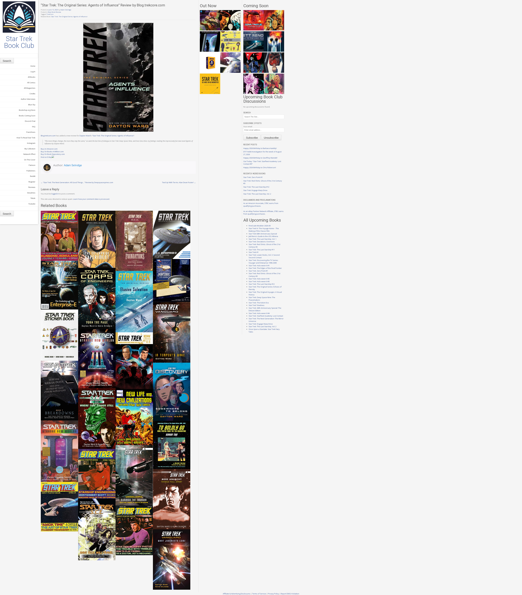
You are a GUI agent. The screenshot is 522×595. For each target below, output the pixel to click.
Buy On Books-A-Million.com (52, 151)
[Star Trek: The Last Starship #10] (230, 30)
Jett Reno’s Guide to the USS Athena (263, 236)
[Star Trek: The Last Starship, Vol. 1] (274, 51)
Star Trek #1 (254, 252)
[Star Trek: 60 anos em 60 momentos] (210, 93)
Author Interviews (28, 99)
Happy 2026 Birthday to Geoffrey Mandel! (260, 158)
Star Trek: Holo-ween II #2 (259, 279)
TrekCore (49, 14)
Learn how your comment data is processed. (91, 199)
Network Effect (29, 154)
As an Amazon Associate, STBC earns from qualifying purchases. (260, 204)
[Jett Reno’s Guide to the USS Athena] (253, 51)
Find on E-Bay (46, 157)
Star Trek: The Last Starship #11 (262, 249)
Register (32, 182)
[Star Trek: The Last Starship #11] (253, 93)
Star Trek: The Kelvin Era (259, 302)
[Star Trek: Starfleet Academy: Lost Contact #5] (210, 30)
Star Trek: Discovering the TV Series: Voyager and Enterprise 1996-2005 (263, 261)
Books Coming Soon (27, 115)
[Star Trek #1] (274, 93)
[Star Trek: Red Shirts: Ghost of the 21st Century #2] (274, 72)
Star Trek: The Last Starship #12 (256, 187)
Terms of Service (259, 593)
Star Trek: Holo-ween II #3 (259, 281)
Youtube (31, 204)
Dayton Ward (85, 135)
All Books (31, 77)
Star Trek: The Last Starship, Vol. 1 (262, 239)
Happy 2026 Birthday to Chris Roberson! (259, 167)
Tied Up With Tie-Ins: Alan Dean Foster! (179, 182)
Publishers (31, 170)
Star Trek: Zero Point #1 (253, 177)
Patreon (32, 165)
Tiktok (32, 198)
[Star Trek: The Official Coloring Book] (230, 72)
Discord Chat (30, 121)
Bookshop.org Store (27, 110)
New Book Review (54, 12)
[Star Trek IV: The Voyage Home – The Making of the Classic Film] (253, 30)
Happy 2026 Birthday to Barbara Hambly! (260, 148)
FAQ (33, 126)
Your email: (247, 126)
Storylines (31, 193)
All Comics (31, 82)
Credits (32, 93)
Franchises (30, 132)
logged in (55, 193)
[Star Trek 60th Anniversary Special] (274, 30)
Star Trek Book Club (19, 42)
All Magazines (29, 88)
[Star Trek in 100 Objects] (230, 51)
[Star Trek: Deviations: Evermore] (253, 72)
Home (32, 66)
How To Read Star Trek (26, 137)
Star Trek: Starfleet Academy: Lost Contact (266, 316)
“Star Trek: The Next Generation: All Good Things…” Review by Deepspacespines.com (77, 182)
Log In (33, 71)
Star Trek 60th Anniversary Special (263, 233)
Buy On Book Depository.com (53, 154)
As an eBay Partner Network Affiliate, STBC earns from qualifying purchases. (263, 212)
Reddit (32, 176)
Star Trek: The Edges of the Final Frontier (265, 268)
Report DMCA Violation (290, 593)
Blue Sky (31, 104)
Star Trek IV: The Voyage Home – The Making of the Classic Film (264, 229)
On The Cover (29, 159)
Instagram (31, 143)
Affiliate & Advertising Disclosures (236, 593)
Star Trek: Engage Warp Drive (255, 190)
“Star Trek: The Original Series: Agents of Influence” (113, 135)
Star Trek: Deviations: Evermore (262, 241)
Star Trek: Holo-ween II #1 (259, 265)
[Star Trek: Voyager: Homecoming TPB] (210, 51)
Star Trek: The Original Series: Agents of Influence (69, 17)
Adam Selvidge (65, 10)
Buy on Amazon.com (49, 149)
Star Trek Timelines (256, 305)
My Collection (29, 148)
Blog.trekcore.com (48, 135)
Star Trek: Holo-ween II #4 (259, 313)
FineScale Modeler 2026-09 (260, 225)
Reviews (31, 187)
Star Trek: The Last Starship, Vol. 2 (257, 194)
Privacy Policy (273, 593)
